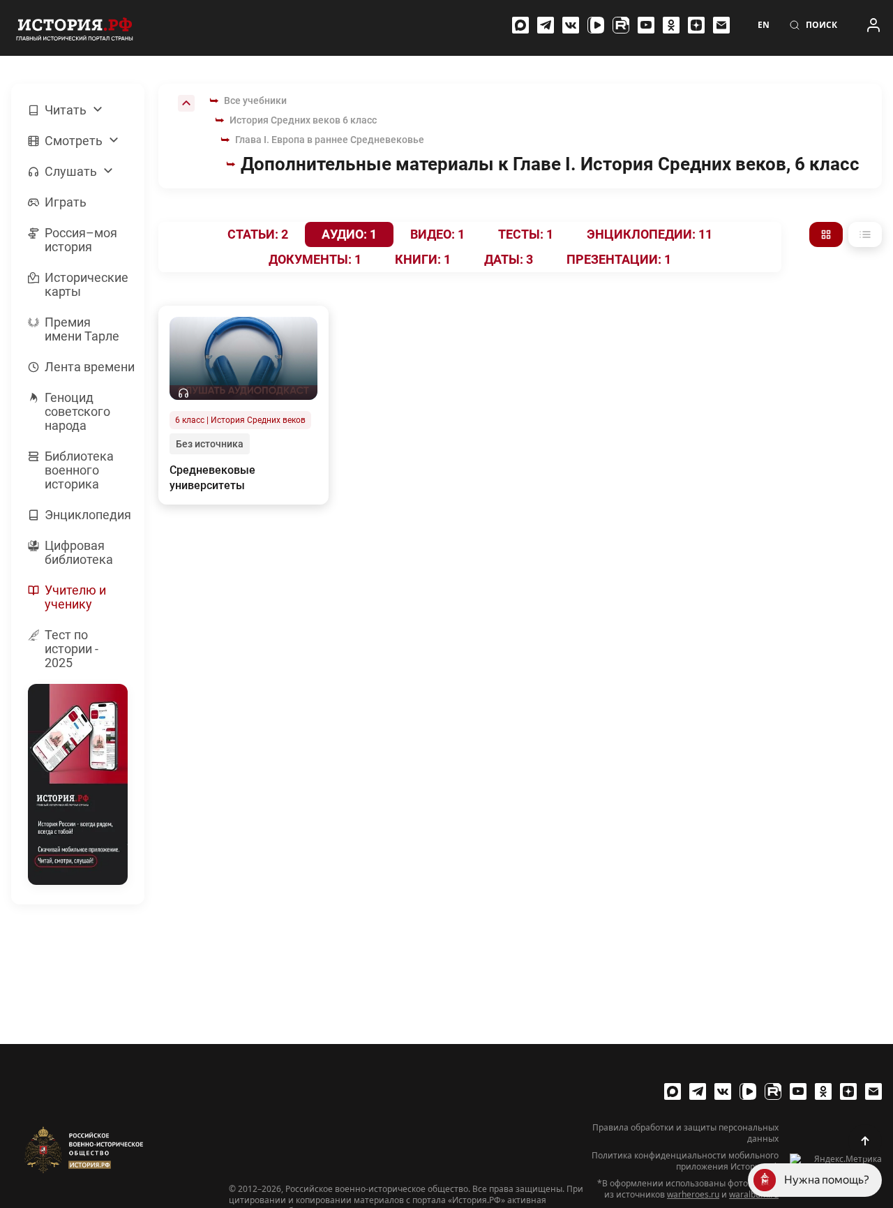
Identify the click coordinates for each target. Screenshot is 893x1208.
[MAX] (520, 25)
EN (764, 25)
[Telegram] (545, 25)
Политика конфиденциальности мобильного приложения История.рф (685, 1161)
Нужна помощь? (826, 1179)
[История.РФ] (74, 28)
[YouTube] (646, 25)
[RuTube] (621, 25)
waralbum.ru (754, 1194)
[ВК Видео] (595, 25)
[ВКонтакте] (570, 25)
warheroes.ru (693, 1194)
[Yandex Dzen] (696, 25)
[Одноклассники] (671, 25)
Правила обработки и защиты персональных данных (685, 1133)
